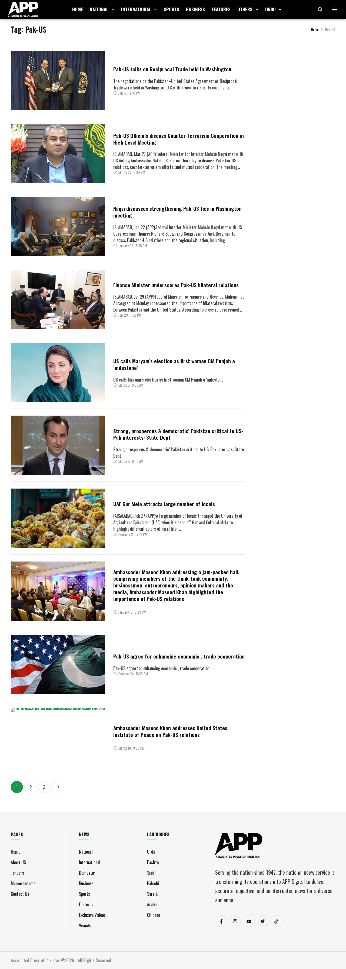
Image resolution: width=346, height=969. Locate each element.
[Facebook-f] (221, 921)
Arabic (152, 904)
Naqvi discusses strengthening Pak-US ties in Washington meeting (177, 212)
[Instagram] (235, 921)
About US (18, 862)
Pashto (153, 862)
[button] (112, 9)
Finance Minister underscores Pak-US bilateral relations (176, 285)
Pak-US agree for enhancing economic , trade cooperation (179, 656)
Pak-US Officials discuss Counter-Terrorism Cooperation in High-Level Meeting (178, 139)
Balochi (153, 883)
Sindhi (152, 873)
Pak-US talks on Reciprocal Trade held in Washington (172, 69)
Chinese (153, 915)
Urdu (151, 851)
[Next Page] (57, 787)
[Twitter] (263, 921)
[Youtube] (249, 921)
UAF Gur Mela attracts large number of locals (164, 503)
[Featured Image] (58, 80)
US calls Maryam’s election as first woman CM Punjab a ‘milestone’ (174, 364)
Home (315, 29)
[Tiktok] (276, 921)
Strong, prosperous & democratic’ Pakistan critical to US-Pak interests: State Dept (178, 434)
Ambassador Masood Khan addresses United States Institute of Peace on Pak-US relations (170, 731)
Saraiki (153, 894)
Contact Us (20, 894)
